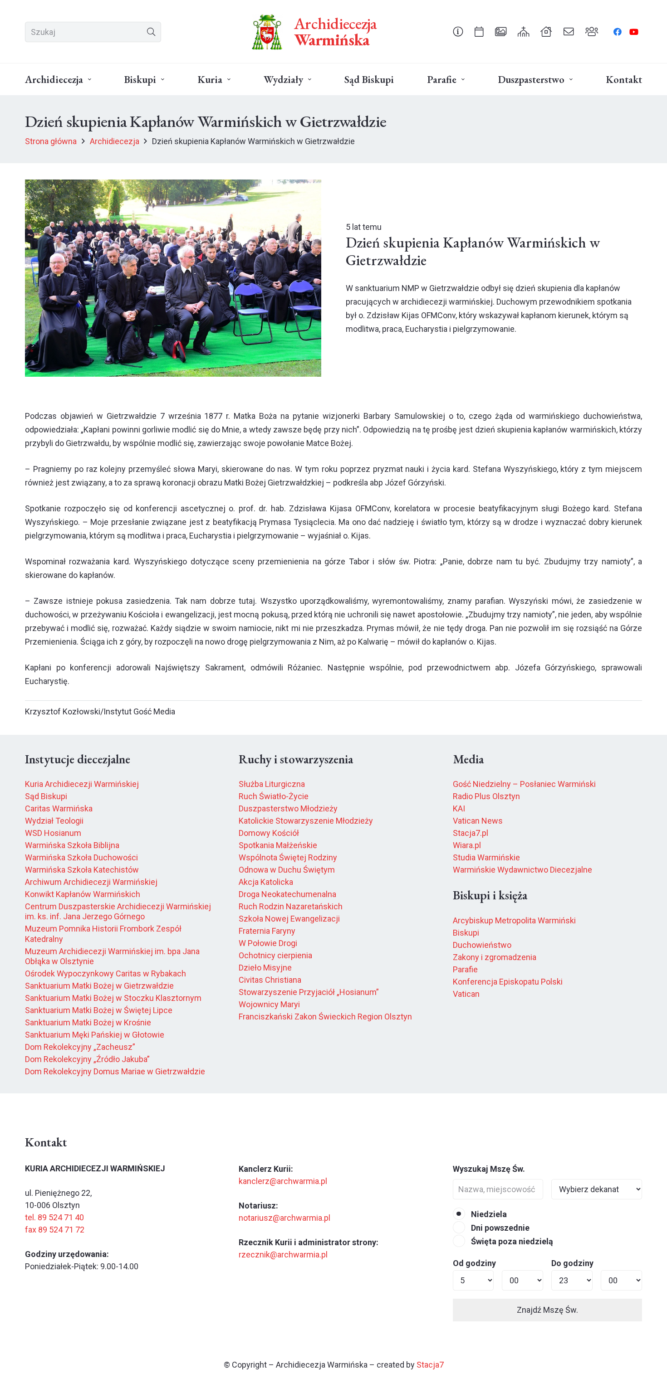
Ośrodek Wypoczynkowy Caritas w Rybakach (105, 973)
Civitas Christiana (270, 980)
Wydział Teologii (54, 820)
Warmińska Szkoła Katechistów (82, 869)
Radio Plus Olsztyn (486, 796)
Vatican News (478, 820)
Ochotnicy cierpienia (275, 955)
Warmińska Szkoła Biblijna (72, 845)
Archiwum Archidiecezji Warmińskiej (91, 882)
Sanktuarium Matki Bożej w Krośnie (88, 1022)
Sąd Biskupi (46, 796)
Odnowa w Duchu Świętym (287, 869)
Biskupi (466, 932)
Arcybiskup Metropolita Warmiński (514, 920)
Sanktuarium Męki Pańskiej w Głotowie (94, 1034)
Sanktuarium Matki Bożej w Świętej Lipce (98, 1010)
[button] (89, 79)
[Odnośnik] (458, 31)
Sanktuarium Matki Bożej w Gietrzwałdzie (99, 985)
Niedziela (488, 1214)
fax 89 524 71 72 (54, 1229)
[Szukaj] (151, 32)
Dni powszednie (499, 1228)
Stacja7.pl (470, 833)
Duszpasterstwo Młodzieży (288, 808)
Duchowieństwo (482, 945)
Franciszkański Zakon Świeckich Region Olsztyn (325, 1016)
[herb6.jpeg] (267, 32)
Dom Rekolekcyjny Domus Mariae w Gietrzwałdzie (115, 1071)
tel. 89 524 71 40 (54, 1217)
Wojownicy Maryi (269, 1004)
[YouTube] (634, 32)
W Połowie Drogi (268, 943)
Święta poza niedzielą (511, 1241)
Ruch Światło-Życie (274, 796)
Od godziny (474, 1263)
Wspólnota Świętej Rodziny (288, 857)
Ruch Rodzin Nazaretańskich (291, 906)
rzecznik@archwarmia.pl (283, 1254)
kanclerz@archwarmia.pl (283, 1181)
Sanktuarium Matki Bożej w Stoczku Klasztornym (113, 998)
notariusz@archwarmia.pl (284, 1218)
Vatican (466, 994)
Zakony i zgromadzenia (494, 957)
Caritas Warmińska (59, 808)
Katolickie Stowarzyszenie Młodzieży (306, 820)
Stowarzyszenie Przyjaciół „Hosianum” (309, 992)
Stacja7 (430, 1364)
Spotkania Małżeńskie (278, 845)
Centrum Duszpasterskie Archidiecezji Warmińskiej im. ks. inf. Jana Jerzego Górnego (118, 912)
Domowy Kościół (269, 833)
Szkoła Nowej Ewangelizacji (289, 918)
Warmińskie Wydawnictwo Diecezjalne (522, 869)
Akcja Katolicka (266, 882)
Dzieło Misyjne (265, 967)
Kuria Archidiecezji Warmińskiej (82, 784)
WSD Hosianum (53, 833)
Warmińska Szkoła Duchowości (81, 857)
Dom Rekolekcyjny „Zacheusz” (80, 1047)
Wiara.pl (467, 845)
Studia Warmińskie (486, 857)
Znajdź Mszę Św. (547, 1310)
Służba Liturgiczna (272, 784)
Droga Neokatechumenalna (287, 894)
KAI (459, 808)
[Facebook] (617, 32)
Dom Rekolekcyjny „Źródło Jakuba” (87, 1059)
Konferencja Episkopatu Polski (508, 981)
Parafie (465, 969)
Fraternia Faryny (267, 931)
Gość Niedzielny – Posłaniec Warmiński (524, 784)
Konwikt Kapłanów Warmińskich (82, 894)
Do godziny (572, 1263)
